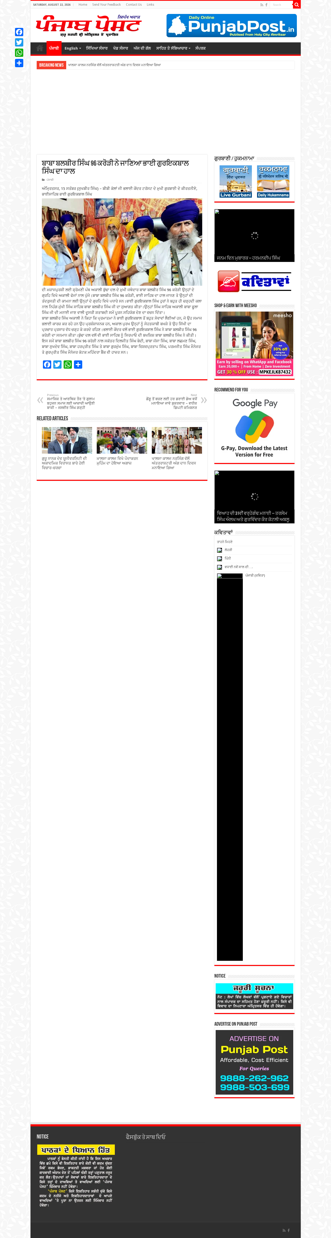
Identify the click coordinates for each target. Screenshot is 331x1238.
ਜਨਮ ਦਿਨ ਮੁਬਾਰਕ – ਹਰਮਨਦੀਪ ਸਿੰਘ (248, 258)
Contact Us (134, 4)
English (71, 48)
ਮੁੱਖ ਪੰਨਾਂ (40, 47)
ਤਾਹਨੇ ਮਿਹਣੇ (224, 542)
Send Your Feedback (106, 4)
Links (150, 4)
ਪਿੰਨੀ (228, 558)
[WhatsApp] (19, 53)
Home (83, 4)
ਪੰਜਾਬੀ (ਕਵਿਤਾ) (255, 575)
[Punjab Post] (88, 24)
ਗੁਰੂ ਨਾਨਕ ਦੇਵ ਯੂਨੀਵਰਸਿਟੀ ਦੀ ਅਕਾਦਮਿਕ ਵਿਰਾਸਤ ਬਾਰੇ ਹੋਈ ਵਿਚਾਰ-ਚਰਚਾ (64, 463)
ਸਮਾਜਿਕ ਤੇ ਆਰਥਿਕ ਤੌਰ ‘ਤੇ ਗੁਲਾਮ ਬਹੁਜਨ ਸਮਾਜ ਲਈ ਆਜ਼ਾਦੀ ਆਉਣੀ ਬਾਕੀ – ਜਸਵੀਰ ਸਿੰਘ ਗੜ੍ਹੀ (71, 401)
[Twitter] (19, 42)
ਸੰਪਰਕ (200, 48)
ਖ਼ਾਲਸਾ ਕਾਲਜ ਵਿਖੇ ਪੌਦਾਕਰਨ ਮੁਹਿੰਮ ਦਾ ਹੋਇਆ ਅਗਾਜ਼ (117, 461)
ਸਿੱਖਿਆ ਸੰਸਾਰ (97, 48)
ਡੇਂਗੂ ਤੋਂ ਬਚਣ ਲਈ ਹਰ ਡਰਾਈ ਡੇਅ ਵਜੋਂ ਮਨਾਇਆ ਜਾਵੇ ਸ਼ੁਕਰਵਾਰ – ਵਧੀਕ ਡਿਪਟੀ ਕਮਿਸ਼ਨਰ (171, 401)
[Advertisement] (166, 112)
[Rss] (262, 5)
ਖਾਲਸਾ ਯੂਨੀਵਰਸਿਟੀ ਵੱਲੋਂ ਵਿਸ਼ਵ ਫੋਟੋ (90, 65)
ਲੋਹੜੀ (228, 550)
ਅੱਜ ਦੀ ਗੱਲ (142, 48)
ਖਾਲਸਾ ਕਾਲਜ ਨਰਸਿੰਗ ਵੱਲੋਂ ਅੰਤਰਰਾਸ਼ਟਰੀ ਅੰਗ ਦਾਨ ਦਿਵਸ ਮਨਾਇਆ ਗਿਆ (174, 463)
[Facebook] (266, 5)
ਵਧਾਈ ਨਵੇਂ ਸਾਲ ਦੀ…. (239, 567)
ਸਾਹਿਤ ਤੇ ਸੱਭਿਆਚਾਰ (171, 48)
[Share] (19, 63)
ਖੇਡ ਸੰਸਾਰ (120, 48)
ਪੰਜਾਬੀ (54, 48)
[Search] (297, 5)
